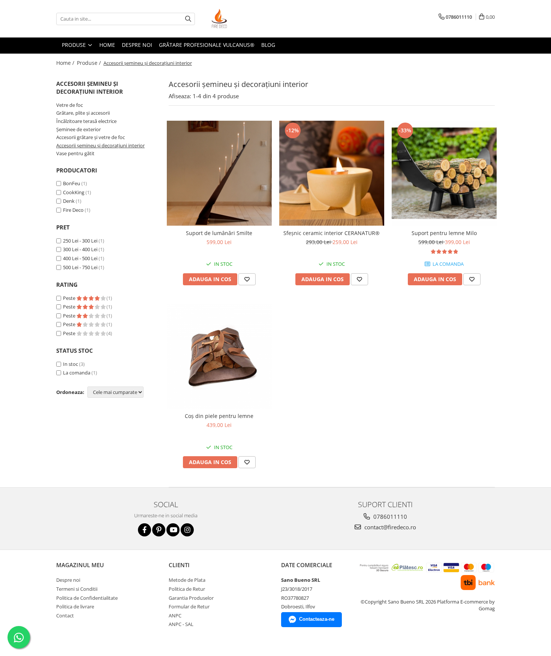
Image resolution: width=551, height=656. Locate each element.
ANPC (175, 615)
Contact (65, 615)
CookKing (73, 192)
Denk (69, 201)
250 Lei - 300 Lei (80, 240)
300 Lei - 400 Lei (80, 249)
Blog (268, 44)
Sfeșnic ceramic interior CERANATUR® (331, 233)
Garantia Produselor (191, 598)
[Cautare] (188, 19)
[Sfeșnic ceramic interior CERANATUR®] (331, 173)
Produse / (89, 62)
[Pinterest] (158, 529)
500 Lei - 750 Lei (80, 267)
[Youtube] (173, 529)
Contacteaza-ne (316, 619)
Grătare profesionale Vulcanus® (207, 44)
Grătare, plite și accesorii (83, 112)
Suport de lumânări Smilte (219, 233)
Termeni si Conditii (76, 589)
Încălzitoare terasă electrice (86, 121)
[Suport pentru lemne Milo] (444, 173)
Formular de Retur (189, 606)
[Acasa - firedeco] (243, 19)
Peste (69, 298)
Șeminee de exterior (78, 129)
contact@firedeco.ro (389, 527)
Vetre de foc (69, 105)
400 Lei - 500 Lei (80, 258)
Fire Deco (73, 210)
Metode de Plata (187, 580)
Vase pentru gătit (75, 153)
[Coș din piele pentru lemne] (219, 356)
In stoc (70, 364)
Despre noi (137, 44)
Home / (66, 62)
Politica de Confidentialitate (87, 598)
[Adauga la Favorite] (247, 279)
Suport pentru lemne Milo (444, 233)
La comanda (76, 372)
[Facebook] (144, 529)
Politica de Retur (187, 589)
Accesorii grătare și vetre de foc (90, 137)
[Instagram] (187, 529)
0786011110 (389, 516)
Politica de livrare (75, 606)
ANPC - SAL (181, 624)
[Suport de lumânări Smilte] (219, 173)
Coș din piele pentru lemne (219, 415)
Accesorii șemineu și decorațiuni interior (100, 145)
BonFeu (71, 183)
